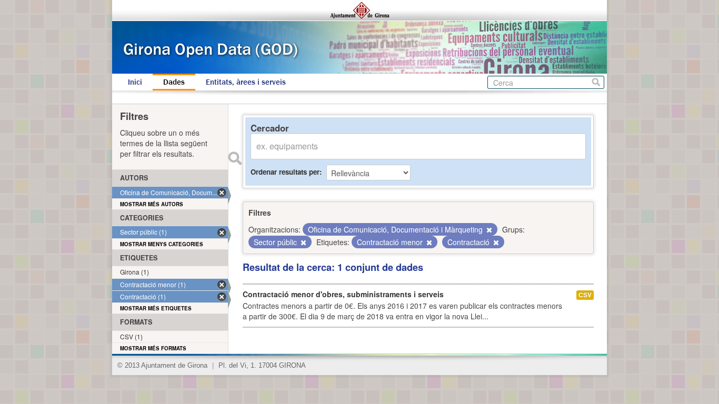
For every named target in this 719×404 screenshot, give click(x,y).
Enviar (235, 158)
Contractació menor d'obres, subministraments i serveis (343, 294)
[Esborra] (488, 230)
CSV (585, 294)
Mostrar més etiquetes (156, 308)
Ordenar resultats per (285, 172)
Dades (174, 82)
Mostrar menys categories (161, 244)
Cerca (596, 82)
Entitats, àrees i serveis (246, 82)
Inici (135, 82)
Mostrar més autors (151, 204)
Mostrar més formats (153, 348)
